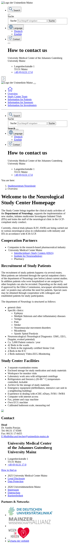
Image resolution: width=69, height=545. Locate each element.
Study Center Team (17, 96)
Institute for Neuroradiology (28, 256)
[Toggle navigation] (34, 83)
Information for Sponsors (20, 102)
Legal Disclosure (16, 478)
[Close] (9, 14)
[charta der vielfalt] (18, 541)
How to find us (9, 470)
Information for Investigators (22, 105)
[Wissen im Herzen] (19, 538)
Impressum (13, 489)
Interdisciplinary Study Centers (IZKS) (33, 253)
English (18, 34)
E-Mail (4, 436)
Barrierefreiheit (15, 495)
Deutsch (18, 31)
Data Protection (15, 481)
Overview (13, 93)
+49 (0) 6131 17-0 (23, 72)
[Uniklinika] (30, 515)
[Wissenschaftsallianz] (30, 526)
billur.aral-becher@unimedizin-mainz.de (28, 436)
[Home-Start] (10, 90)
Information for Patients (20, 99)
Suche (11, 16)
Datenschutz (14, 492)
